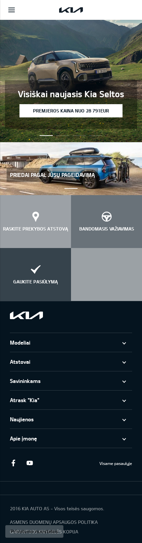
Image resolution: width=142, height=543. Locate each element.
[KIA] (71, 10)
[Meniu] (11, 10)
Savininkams (25, 381)
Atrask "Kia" (24, 400)
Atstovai (20, 361)
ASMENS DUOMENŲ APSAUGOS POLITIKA (54, 522)
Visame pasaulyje (115, 463)
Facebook (13, 463)
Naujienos (22, 419)
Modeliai (20, 342)
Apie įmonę (23, 438)
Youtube (29, 463)
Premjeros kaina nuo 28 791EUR (71, 110)
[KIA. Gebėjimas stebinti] (26, 315)
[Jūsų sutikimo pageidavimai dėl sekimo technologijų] (34, 531)
